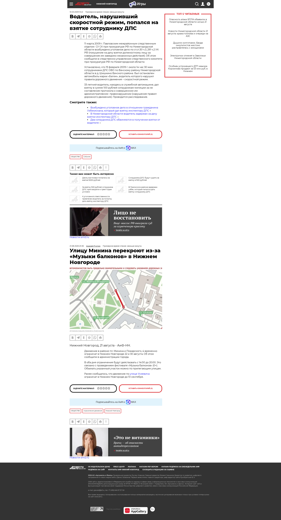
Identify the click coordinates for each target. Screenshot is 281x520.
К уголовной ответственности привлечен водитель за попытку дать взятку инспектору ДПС (97, 198)
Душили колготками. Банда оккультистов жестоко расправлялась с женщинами (188, 45)
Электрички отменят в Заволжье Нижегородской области (188, 56)
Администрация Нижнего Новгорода (87, 331)
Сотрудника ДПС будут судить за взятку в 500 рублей (143, 179)
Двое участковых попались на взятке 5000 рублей (96, 179)
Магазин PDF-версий (148, 467)
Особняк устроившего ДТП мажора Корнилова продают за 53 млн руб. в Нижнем (188, 68)
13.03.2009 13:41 (76, 12)
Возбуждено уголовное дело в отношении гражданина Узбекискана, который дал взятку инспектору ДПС (122, 109)
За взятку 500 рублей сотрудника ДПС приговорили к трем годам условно (97, 189)
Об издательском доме (99, 467)
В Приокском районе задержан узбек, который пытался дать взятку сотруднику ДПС (142, 189)
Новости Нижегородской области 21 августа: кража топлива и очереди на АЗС (188, 33)
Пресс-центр (119, 467)
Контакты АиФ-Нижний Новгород (123, 470)
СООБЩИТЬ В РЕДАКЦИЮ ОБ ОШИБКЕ (158, 470)
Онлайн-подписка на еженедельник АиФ (180, 467)
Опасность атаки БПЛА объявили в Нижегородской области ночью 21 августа (188, 22)
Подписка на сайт (96, 470)
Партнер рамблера (113, 509)
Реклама (132, 467)
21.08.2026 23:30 (77, 246)
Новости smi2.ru (79, 237)
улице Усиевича (139, 373)
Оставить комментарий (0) (140, 134)
